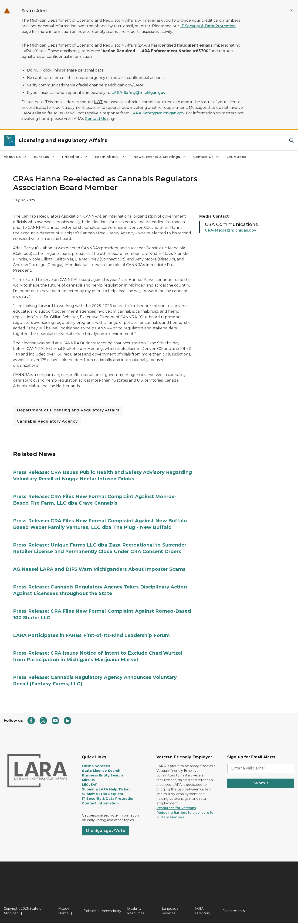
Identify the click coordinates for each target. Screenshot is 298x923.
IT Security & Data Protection (208, 26)
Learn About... (107, 157)
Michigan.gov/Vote (105, 830)
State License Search (101, 771)
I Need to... (72, 157)
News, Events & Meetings (157, 157)
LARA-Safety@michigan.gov (138, 92)
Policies (90, 911)
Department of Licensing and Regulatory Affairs (68, 410)
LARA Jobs (236, 157)
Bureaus (41, 157)
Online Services (96, 766)
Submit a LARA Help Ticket (106, 789)
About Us (12, 157)
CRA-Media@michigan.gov (230, 230)
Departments (234, 911)
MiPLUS (88, 780)
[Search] (291, 140)
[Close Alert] (291, 10)
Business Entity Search (102, 775)
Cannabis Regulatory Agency (47, 421)
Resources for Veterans (176, 808)
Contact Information (100, 803)
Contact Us (95, 118)
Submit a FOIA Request (102, 794)
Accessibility (111, 911)
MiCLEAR (90, 785)
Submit (260, 783)
